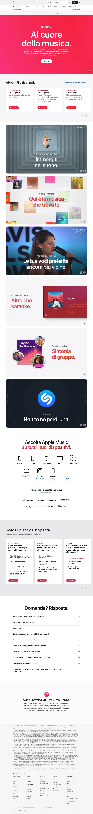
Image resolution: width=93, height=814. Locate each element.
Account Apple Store (30, 779)
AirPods (14, 786)
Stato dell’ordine (43, 793)
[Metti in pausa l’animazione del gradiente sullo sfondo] (90, 70)
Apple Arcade (29, 791)
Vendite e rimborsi (40, 812)
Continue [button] (75, 2)
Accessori (15, 792)
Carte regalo (15, 793)
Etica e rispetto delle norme (72, 798)
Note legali (47, 812)
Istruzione (68, 779)
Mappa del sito (53, 812)
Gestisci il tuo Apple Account (31, 778)
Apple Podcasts (29, 794)
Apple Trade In (42, 790)
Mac (14, 779)
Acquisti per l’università (57, 786)
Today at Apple (42, 781)
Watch (14, 785)
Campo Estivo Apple (43, 785)
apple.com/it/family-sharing (36, 731)
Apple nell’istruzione (57, 784)
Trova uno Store (43, 778)
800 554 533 (49, 807)
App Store (28, 798)
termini (39, 737)
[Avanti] (86, 115)
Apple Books (28, 796)
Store (14, 778)
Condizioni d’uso (33, 812)
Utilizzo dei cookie (25, 812)
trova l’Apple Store (26, 807)
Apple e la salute (56, 790)
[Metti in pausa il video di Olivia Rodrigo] (81, 171)
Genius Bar (42, 779)
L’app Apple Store (43, 786)
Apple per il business (57, 778)
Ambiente (68, 781)
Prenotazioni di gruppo (44, 783)
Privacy (68, 783)
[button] (59, 2)
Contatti (68, 803)
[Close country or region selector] (79, 2)
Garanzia (68, 794)
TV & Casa (15, 788)
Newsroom (69, 789)
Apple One (28, 786)
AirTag (14, 790)
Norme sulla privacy (17, 812)
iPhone (14, 783)
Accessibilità (69, 778)
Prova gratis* (76, 9)
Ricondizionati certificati (44, 788)
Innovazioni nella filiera (71, 785)
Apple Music (17, 9)
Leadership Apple (70, 791)
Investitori (68, 796)
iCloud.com (28, 781)
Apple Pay (15, 798)
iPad (14, 781)
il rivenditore (33, 807)
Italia (79, 810)
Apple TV (28, 787)
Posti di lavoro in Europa (71, 801)
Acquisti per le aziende (57, 779)
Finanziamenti (42, 792)
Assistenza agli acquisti (44, 795)
